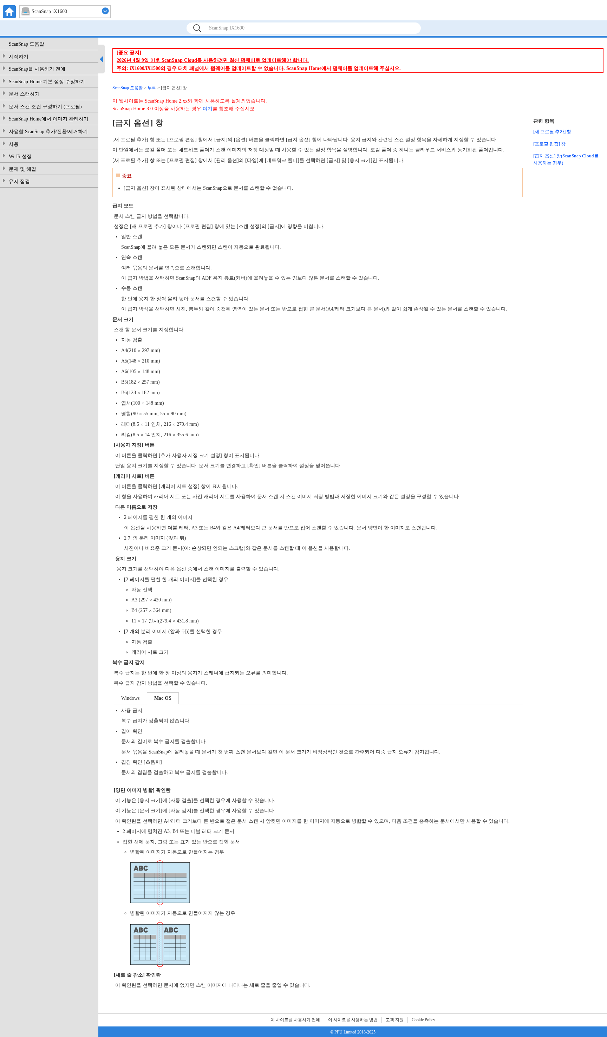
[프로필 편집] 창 (549, 143)
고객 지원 (395, 1019)
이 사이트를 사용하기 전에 (295, 1019)
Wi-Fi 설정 (20, 156)
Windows (130, 698)
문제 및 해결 (22, 169)
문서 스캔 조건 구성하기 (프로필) (45, 106)
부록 (152, 87)
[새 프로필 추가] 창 (552, 131)
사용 (14, 144)
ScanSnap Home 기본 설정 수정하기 (47, 81)
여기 (208, 108)
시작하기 (18, 56)
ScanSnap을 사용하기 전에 (37, 69)
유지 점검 (19, 181)
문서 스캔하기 (24, 94)
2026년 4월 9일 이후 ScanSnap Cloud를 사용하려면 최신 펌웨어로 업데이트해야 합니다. (213, 60)
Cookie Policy (423, 1019)
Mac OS (162, 698)
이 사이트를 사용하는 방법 (353, 1019)
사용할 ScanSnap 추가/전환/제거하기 (48, 131)
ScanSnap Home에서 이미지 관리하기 (49, 119)
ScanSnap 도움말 (26, 44)
